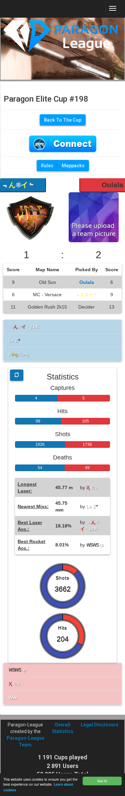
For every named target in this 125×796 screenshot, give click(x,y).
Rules (47, 165)
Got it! (102, 781)
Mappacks (73, 165)
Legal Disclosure (99, 724)
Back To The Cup (62, 120)
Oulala (112, 185)
